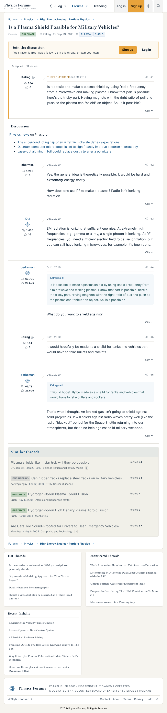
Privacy (138, 699)
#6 (152, 374)
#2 (152, 164)
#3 (152, 218)
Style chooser (20, 699)
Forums (77, 6)
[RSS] (157, 699)
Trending (100, 6)
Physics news (19, 134)
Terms (127, 699)
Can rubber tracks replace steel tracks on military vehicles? (76, 478)
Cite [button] (147, 110)
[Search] (158, 6)
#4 (152, 267)
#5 (152, 336)
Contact (105, 699)
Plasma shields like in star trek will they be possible (50, 462)
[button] (65, 6)
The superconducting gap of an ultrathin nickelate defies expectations (69, 142)
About (116, 699)
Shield (99, 34)
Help (149, 699)
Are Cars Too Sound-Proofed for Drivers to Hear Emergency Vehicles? (65, 526)
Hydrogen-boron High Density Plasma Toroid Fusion (68, 510)
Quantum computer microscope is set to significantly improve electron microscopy (78, 147)
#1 (152, 76)
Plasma (86, 34)
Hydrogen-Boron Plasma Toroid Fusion (58, 494)
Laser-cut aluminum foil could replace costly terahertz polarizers (64, 151)
